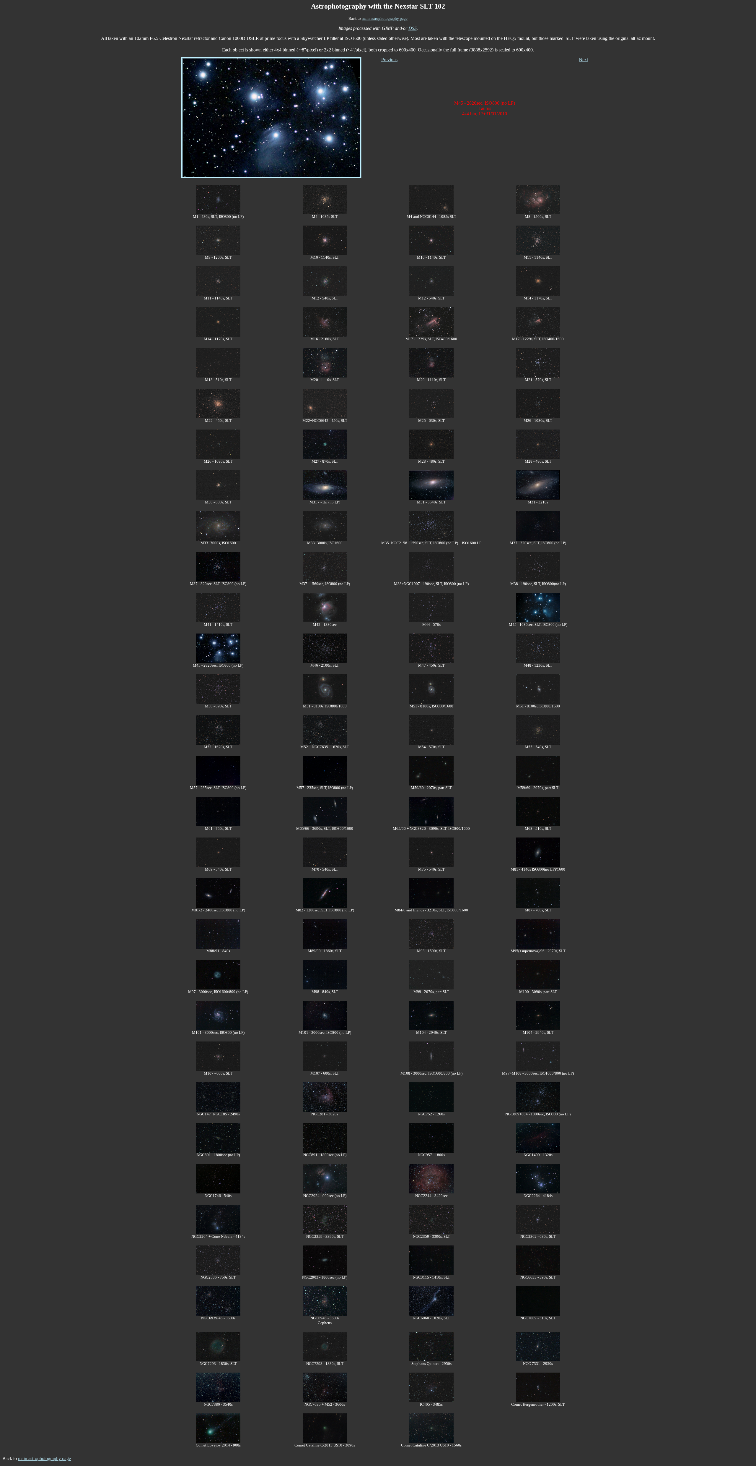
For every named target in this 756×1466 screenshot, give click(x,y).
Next (583, 59)
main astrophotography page (385, 18)
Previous (389, 59)
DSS (412, 28)
